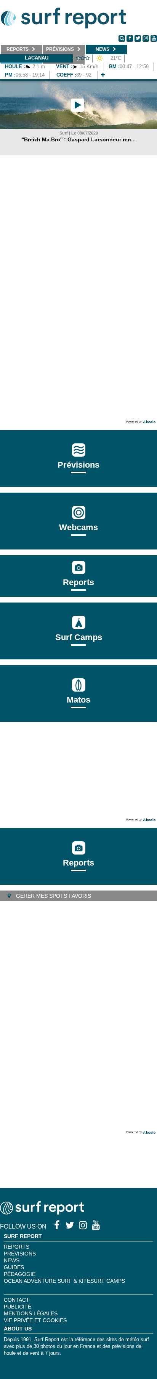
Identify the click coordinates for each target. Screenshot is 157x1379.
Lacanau (36, 58)
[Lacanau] (103, 75)
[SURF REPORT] (42, 1212)
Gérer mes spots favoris (52, 896)
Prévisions (20, 1254)
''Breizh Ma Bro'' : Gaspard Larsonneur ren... (79, 139)
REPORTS (16, 1247)
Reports (78, 582)
